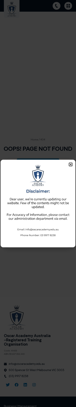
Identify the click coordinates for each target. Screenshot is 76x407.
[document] (38, 203)
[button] (70, 164)
